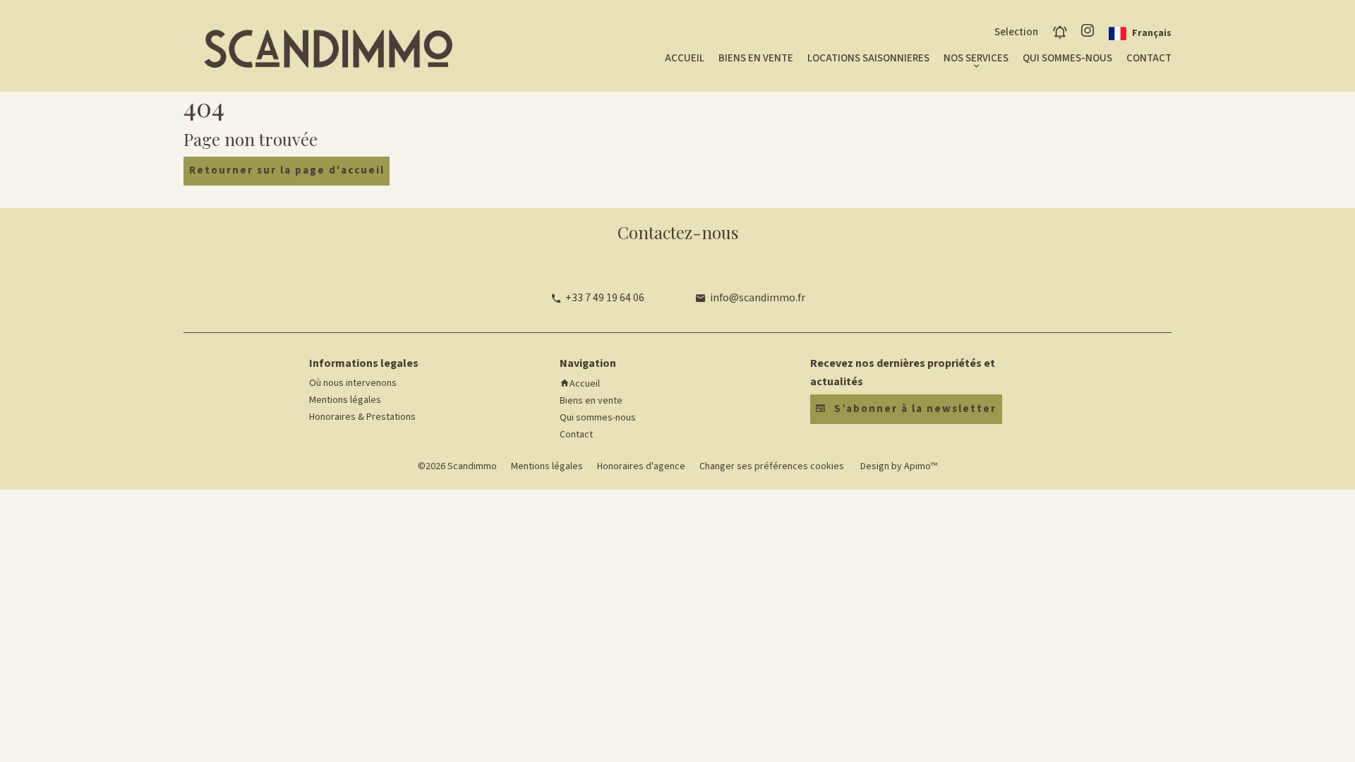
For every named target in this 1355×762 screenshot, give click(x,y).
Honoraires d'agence (641, 466)
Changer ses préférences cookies (771, 466)
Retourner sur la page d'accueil (287, 170)
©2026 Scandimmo (457, 466)
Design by (897, 466)
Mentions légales (547, 466)
